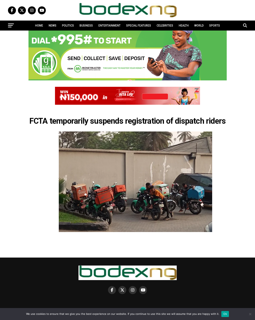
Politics (68, 25)
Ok (225, 313)
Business (86, 25)
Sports (214, 25)
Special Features (138, 25)
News (52, 25)
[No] (250, 314)
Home (39, 25)
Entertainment (109, 25)
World (199, 25)
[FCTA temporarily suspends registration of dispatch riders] (135, 231)
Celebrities (165, 25)
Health (184, 25)
